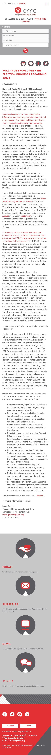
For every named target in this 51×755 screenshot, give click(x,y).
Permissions (26, 746)
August (5, 216)
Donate (10, 726)
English (22, 3)
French (40, 496)
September (26, 216)
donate (7, 567)
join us (7, 681)
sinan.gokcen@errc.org (13, 515)
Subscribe (6, 3)
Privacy (15, 746)
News (6, 644)
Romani (15, 3)
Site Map (6, 746)
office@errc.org (17, 741)
